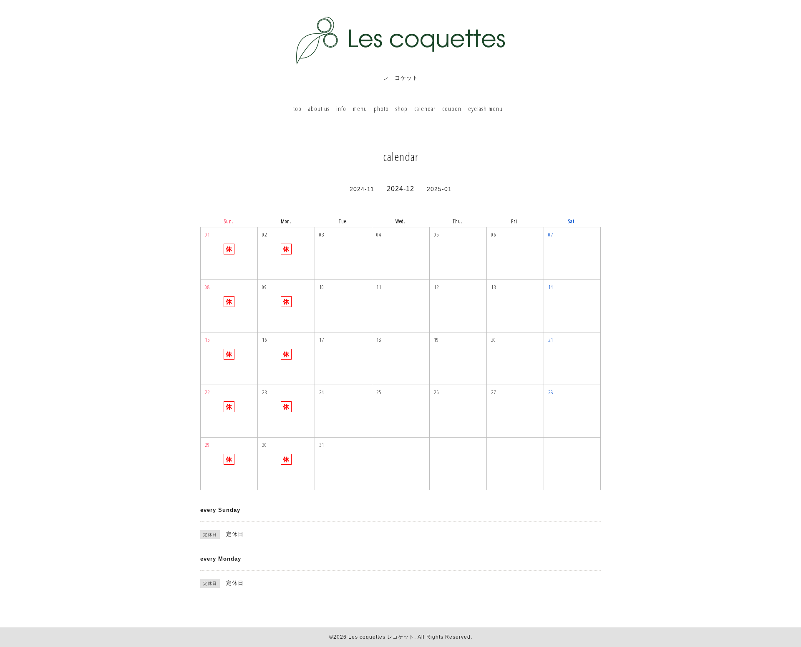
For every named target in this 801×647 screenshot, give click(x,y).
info (341, 108)
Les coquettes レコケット (381, 637)
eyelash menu (485, 108)
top (297, 108)
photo (381, 108)
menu (360, 108)
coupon (451, 108)
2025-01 (439, 189)
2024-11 (362, 189)
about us (319, 108)
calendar (425, 108)
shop (401, 108)
